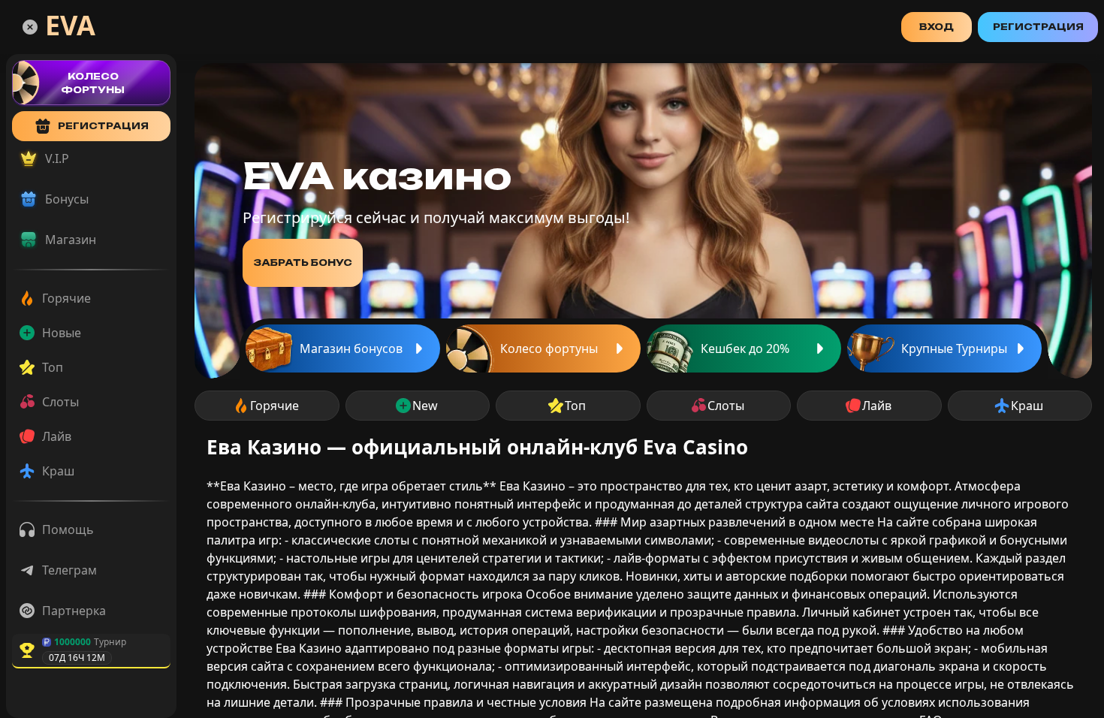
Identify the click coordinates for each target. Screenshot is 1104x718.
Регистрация (1038, 26)
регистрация (103, 125)
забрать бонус (302, 262)
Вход (936, 26)
